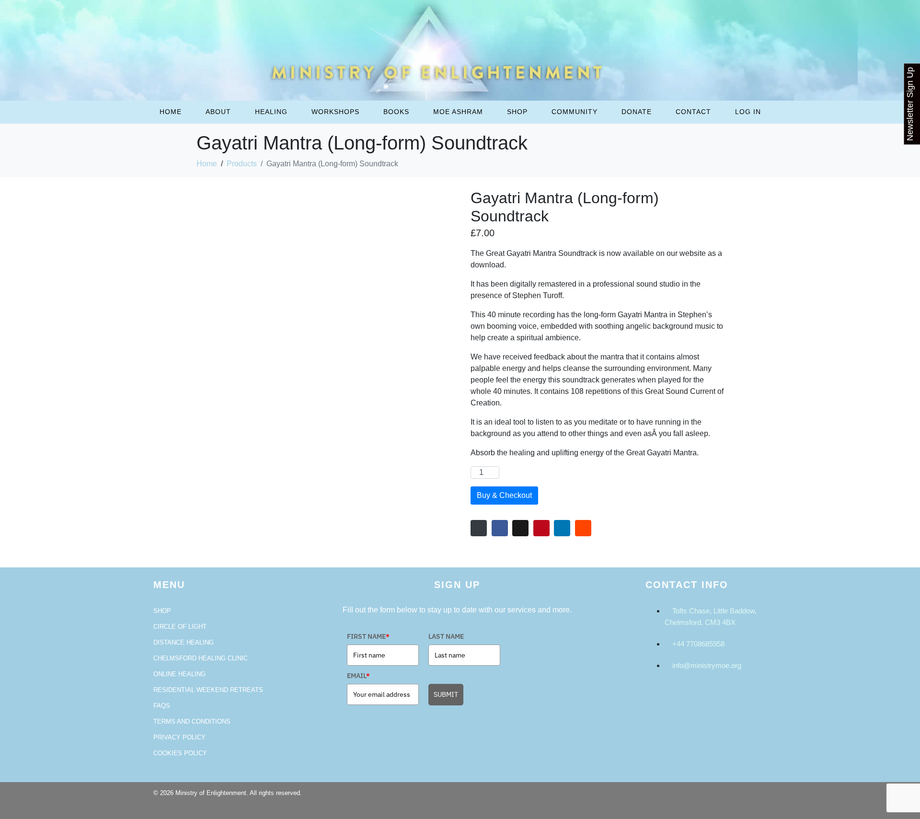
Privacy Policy (179, 737)
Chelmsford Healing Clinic (200, 658)
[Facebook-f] (729, 799)
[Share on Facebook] (500, 528)
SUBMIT (446, 694)
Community (575, 111)
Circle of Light (180, 626)
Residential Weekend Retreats (208, 689)
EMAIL (358, 675)
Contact (693, 111)
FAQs (161, 705)
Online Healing (179, 674)
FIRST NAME (368, 636)
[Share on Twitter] (520, 528)
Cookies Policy (180, 753)
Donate (636, 111)
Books (396, 111)
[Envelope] (755, 799)
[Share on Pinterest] (541, 528)
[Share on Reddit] (583, 528)
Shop (517, 111)
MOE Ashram (458, 111)
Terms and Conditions (191, 721)
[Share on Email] (479, 528)
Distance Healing (183, 642)
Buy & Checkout (504, 495)
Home (171, 111)
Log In (748, 111)
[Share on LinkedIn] (562, 528)
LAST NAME (446, 636)
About (218, 111)
